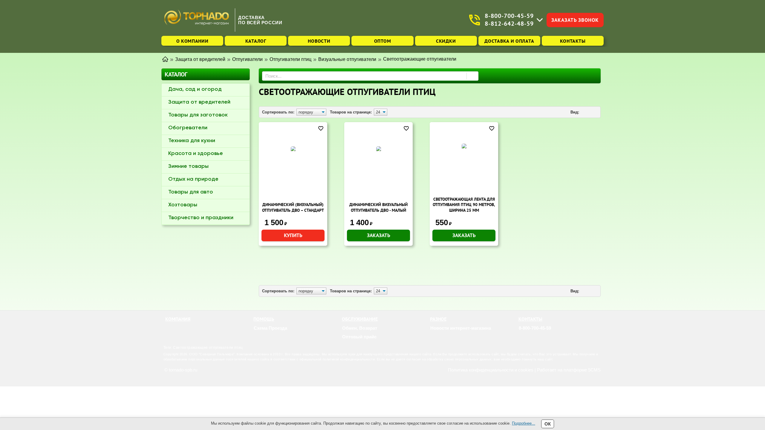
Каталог (255, 41)
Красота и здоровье (195, 153)
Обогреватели (187, 127)
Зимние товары (188, 166)
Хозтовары (182, 205)
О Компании (192, 41)
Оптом (382, 41)
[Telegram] (530, 337)
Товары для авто (190, 192)
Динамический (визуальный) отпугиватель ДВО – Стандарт (293, 207)
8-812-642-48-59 (509, 23)
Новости (319, 41)
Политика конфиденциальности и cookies (490, 369)
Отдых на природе (193, 179)
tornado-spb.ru (183, 369)
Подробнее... (523, 423)
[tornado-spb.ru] (196, 20)
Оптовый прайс (359, 336)
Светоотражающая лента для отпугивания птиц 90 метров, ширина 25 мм (464, 204)
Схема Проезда (270, 328)
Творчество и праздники (200, 217)
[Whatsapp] (522, 337)
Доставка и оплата (509, 41)
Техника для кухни (191, 140)
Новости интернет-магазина (460, 328)
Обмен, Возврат (359, 328)
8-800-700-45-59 (509, 16)
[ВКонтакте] (537, 337)
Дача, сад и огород (195, 89)
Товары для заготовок (198, 115)
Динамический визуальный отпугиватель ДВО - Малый (378, 207)
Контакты (573, 41)
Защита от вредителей (199, 102)
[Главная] (165, 58)
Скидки (446, 41)
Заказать (378, 235)
